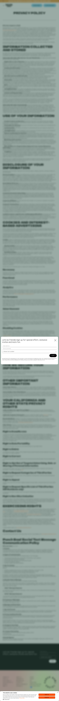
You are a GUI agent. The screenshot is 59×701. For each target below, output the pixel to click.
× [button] (57, 692)
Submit (53, 355)
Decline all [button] (47, 697)
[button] (20, 699)
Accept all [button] (47, 694)
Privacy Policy (21, 698)
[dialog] (29, 696)
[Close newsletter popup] (55, 340)
